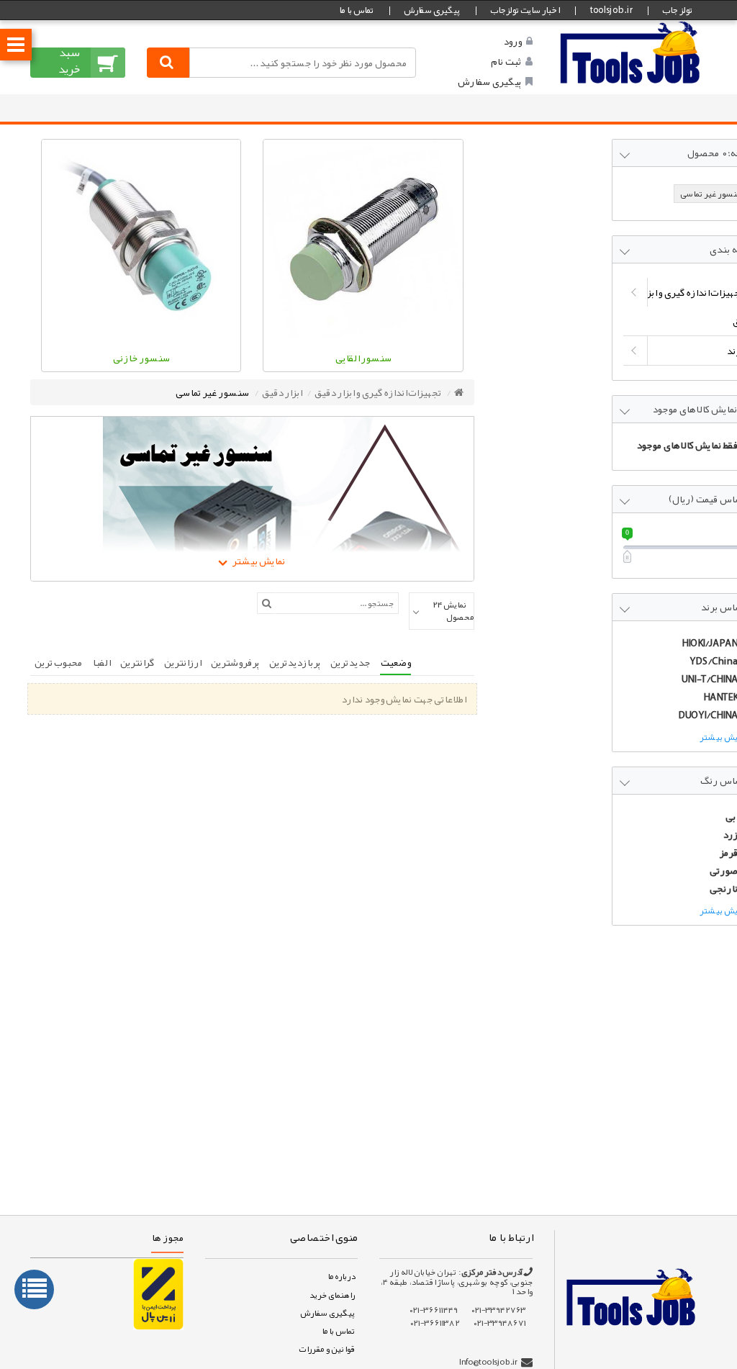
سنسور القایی (363, 358)
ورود (512, 41)
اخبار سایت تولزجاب (524, 10)
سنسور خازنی (141, 358)
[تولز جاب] (630, 52)
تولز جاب (677, 10)
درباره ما (341, 1276)
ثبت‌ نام (506, 61)
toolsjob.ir (610, 10)
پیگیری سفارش (432, 10)
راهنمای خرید (332, 1295)
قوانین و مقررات (327, 1348)
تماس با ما (356, 10)
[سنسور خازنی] (141, 239)
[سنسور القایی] (362, 239)
